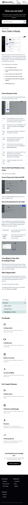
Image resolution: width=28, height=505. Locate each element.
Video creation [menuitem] (7, 305)
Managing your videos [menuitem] (10, 312)
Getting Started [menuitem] (8, 309)
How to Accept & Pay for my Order (14, 76)
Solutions (5, 481)
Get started (5, 486)
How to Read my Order (11, 67)
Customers (17, 481)
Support (16, 486)
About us (5, 494)
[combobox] (13, 22)
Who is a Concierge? (12, 289)
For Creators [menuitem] (5, 299)
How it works (6, 483)
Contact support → (14, 463)
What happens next (10, 83)
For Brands (13, 2)
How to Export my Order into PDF (13, 74)
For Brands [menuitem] (5, 302)
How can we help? (14, 10)
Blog (15, 483)
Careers (4, 496)
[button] (25, 299)
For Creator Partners (19, 2)
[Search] (25, 22)
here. (14, 173)
